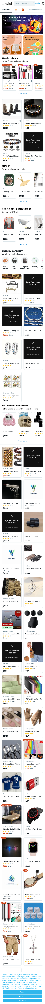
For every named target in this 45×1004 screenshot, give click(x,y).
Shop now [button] (7, 24)
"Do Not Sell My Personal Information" (19, 988)
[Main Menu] (2, 4)
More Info (22, 1000)
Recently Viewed (35, 9)
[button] (33, 3)
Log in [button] (37, 3)
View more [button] (22, 93)
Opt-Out (22, 996)
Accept (22, 992)
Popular (6, 9)
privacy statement (21, 978)
